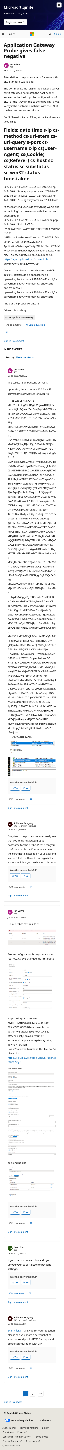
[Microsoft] (32, 34)
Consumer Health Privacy (15, 1436)
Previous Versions (29, 1427)
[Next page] (40, 1394)
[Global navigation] (3, 34)
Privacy (21, 1432)
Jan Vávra (15, 64)
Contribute (8, 1432)
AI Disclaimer (9, 1427)
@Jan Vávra (14, 1330)
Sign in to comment (14, 340)
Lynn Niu (18, 1247)
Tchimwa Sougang (23, 823)
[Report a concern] (6, 332)
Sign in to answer (13, 1401)
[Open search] (50, 34)
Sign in (58, 33)
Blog (44, 1427)
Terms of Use (41, 1436)
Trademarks (32, 1441)
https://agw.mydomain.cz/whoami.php (26, 259)
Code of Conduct (11, 1441)
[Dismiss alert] (59, 4)
